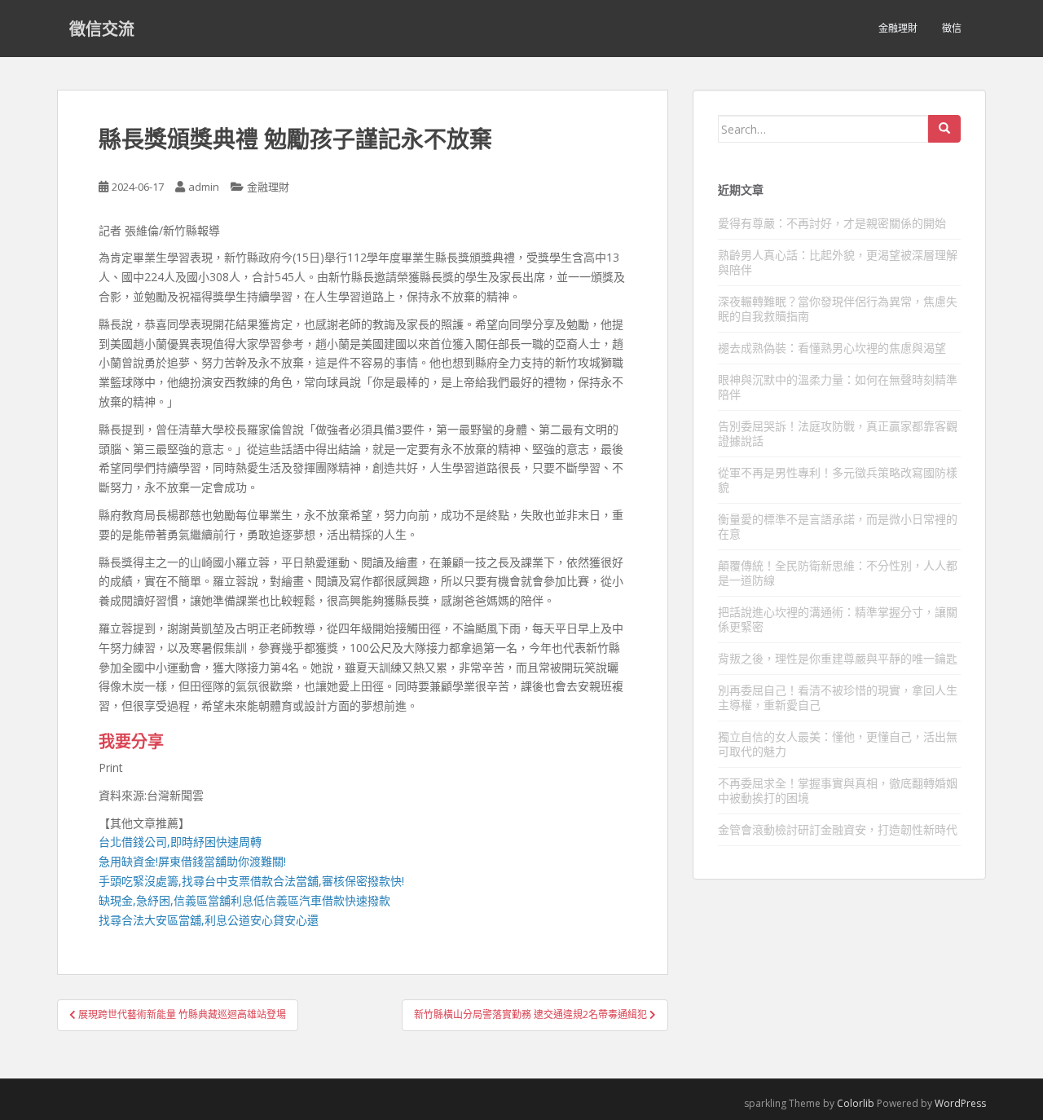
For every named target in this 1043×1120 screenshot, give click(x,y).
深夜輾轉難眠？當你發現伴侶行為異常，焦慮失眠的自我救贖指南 (837, 308)
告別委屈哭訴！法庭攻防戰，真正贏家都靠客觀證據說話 (837, 433)
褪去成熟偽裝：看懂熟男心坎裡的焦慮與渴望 (832, 347)
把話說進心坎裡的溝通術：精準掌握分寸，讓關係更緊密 (837, 619)
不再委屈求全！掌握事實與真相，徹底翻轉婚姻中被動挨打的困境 (837, 790)
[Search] (944, 129)
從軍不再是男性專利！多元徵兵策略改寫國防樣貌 (837, 480)
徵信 (952, 28)
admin (203, 186)
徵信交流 (101, 28)
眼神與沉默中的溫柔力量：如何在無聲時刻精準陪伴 (837, 387)
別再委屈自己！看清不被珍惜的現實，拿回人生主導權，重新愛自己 (837, 697)
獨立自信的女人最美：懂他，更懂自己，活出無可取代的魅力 (837, 744)
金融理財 (898, 28)
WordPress (960, 1103)
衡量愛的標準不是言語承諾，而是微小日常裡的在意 (837, 526)
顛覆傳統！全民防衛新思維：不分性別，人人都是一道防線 (837, 573)
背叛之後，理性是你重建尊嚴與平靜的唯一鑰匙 (837, 658)
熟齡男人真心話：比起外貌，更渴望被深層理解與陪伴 (837, 262)
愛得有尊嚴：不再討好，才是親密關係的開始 (832, 223)
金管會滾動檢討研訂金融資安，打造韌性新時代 (837, 829)
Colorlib (855, 1103)
